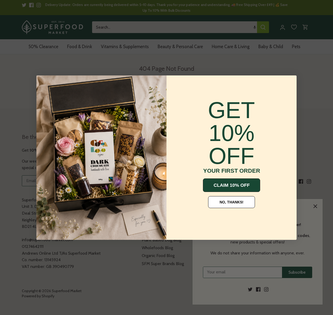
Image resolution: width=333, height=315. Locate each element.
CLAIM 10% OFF (232, 185)
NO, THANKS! (232, 202)
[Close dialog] (44, 83)
